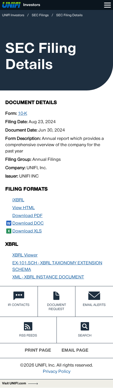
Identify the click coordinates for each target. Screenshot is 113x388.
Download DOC (28, 223)
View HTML (23, 208)
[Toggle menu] (107, 5)
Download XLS (27, 231)
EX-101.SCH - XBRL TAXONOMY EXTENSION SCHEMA (57, 266)
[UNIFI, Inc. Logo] (21, 5)
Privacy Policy (56, 372)
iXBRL (18, 200)
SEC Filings (40, 15)
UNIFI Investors (13, 15)
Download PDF (27, 216)
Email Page (74, 351)
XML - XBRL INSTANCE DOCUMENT (48, 277)
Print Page (38, 351)
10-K (22, 114)
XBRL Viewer (25, 255)
